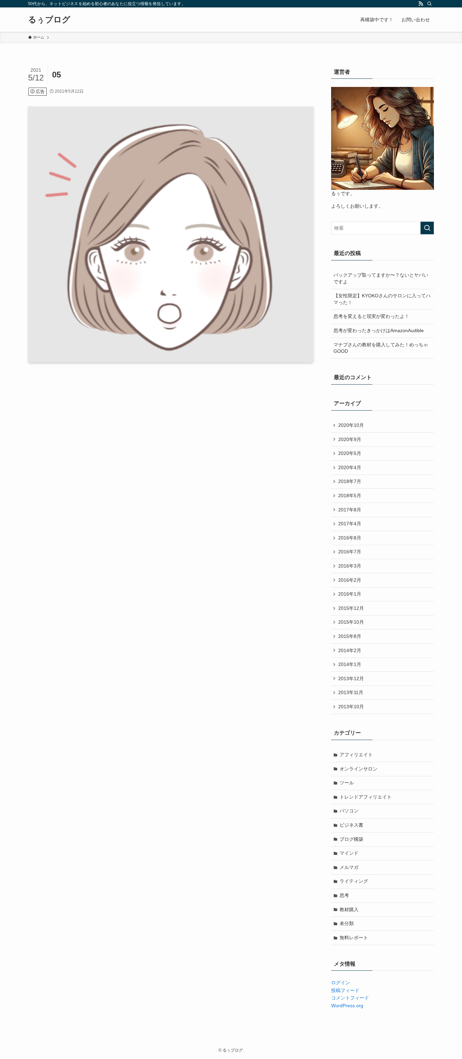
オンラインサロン (358, 769)
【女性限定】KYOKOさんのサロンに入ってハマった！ (382, 299)
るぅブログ (49, 20)
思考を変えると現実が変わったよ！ (371, 316)
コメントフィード (350, 997)
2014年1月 (349, 664)
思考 (344, 895)
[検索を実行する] (427, 228)
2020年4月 (349, 467)
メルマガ (349, 867)
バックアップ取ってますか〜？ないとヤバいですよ (380, 278)
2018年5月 (349, 495)
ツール (347, 782)
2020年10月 (351, 425)
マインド (349, 853)
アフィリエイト (356, 754)
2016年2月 (349, 580)
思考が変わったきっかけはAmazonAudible (378, 330)
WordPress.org (347, 1005)
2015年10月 (351, 622)
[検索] (429, 3)
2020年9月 (349, 439)
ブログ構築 (351, 839)
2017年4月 (349, 523)
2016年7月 (349, 551)
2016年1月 (349, 594)
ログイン (340, 982)
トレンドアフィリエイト (366, 797)
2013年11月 (350, 692)
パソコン (349, 810)
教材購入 (349, 909)
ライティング (354, 881)
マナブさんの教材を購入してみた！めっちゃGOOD (380, 348)
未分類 (347, 923)
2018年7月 (349, 481)
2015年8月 (349, 636)
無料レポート (354, 937)
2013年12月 (351, 678)
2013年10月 (351, 706)
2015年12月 (351, 608)
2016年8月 (349, 537)
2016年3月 (349, 566)
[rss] (420, 3)
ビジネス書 (351, 825)
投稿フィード (345, 990)
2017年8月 (349, 509)
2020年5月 (349, 453)
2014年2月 (349, 650)
